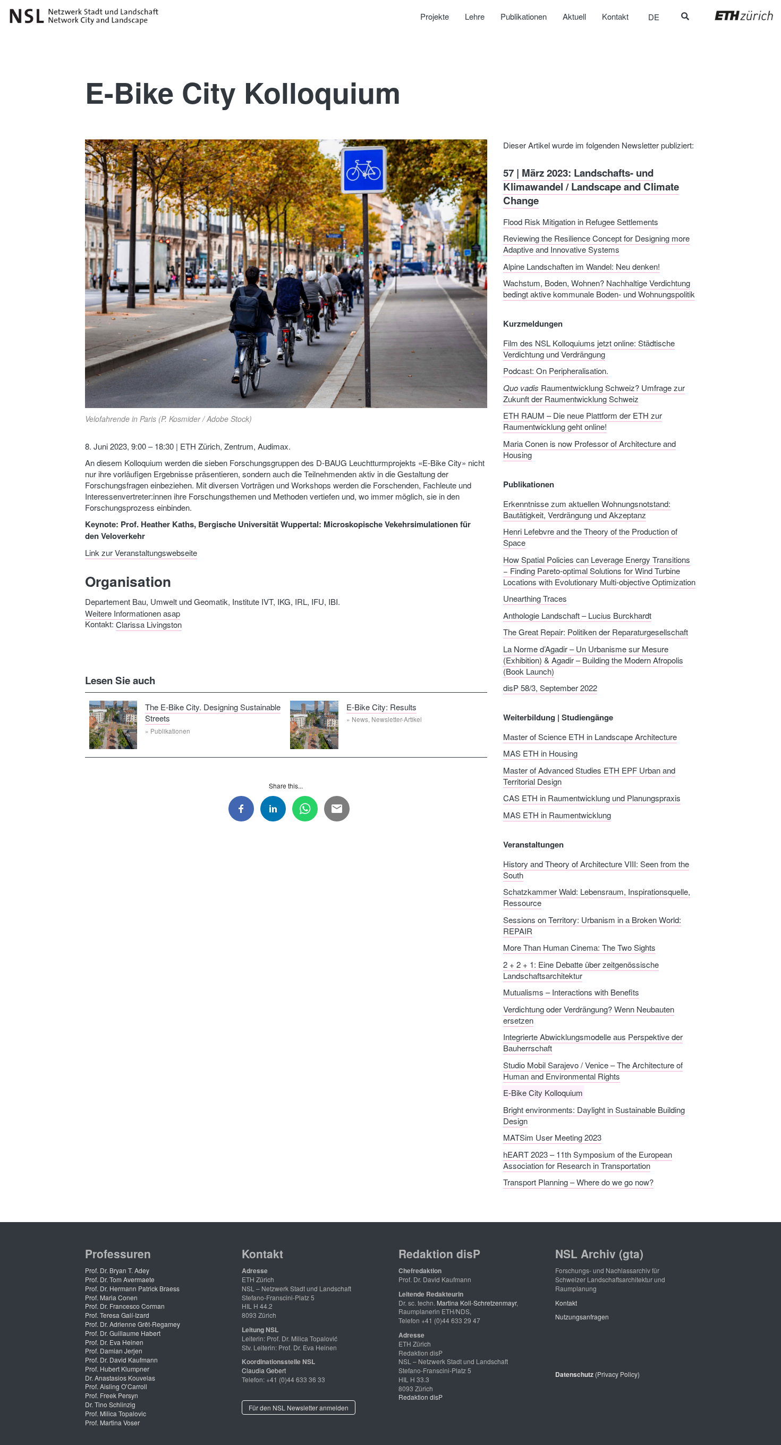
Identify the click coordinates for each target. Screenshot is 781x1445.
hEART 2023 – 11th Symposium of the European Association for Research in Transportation (587, 1159)
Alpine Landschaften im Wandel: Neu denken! (581, 265)
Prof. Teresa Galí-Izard (117, 1314)
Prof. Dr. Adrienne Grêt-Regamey (132, 1323)
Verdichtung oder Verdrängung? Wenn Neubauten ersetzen (588, 1014)
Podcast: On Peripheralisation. (555, 370)
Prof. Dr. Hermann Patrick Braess (132, 1288)
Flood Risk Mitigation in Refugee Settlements (580, 221)
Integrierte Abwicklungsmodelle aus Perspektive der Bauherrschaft (593, 1042)
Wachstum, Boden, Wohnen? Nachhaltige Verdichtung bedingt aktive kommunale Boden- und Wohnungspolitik (599, 288)
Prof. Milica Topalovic (115, 1413)
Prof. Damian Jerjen (113, 1350)
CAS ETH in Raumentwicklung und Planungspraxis (592, 797)
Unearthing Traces (535, 598)
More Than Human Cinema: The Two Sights (579, 947)
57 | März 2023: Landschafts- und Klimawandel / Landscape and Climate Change (591, 186)
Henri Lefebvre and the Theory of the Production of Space (590, 537)
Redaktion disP (420, 1396)
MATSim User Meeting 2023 (552, 1137)
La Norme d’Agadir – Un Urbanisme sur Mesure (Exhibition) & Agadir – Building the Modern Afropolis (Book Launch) (593, 659)
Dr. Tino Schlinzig (110, 1404)
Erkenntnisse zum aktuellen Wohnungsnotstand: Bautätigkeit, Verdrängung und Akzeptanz (586, 508)
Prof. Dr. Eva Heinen (114, 1342)
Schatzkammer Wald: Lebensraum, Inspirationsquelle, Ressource (596, 897)
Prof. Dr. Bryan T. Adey (117, 1270)
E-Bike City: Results (381, 706)
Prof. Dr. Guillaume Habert (122, 1333)
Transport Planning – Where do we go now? (578, 1181)
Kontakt (566, 1302)
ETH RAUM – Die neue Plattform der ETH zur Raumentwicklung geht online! (582, 421)
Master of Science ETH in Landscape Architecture (590, 736)
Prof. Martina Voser (112, 1422)
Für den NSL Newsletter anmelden (299, 1407)
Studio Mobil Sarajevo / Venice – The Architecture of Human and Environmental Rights (593, 1070)
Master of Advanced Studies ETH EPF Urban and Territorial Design (589, 775)
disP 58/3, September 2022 (550, 687)
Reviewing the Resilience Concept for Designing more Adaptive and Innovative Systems (596, 243)
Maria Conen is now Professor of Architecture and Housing (589, 448)
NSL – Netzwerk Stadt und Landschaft (87, 16)
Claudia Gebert (264, 1370)
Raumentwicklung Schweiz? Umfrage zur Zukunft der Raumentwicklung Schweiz (594, 392)
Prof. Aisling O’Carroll (116, 1386)
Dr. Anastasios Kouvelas (120, 1377)
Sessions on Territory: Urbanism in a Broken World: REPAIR (592, 924)
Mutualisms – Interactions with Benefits (571, 992)
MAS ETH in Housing (540, 753)
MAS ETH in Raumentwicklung (557, 814)
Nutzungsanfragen (582, 1316)
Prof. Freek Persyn (111, 1395)
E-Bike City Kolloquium (543, 1092)
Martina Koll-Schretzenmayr (476, 1302)
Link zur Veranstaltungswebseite (141, 552)
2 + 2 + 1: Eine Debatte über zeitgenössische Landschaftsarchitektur (581, 969)
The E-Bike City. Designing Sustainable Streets (213, 712)
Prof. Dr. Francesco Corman (125, 1305)
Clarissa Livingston (149, 623)
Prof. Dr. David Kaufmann (121, 1359)
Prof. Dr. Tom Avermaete (120, 1279)
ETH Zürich (735, 15)
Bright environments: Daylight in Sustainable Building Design (594, 1114)
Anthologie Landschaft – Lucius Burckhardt (577, 614)
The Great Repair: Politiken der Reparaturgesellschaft (595, 631)
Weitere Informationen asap (132, 612)
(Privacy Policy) (597, 1373)
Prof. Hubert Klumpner (117, 1368)
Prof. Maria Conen (111, 1297)
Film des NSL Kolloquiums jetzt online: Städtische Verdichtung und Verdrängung (589, 348)
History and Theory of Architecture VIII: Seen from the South (596, 869)
